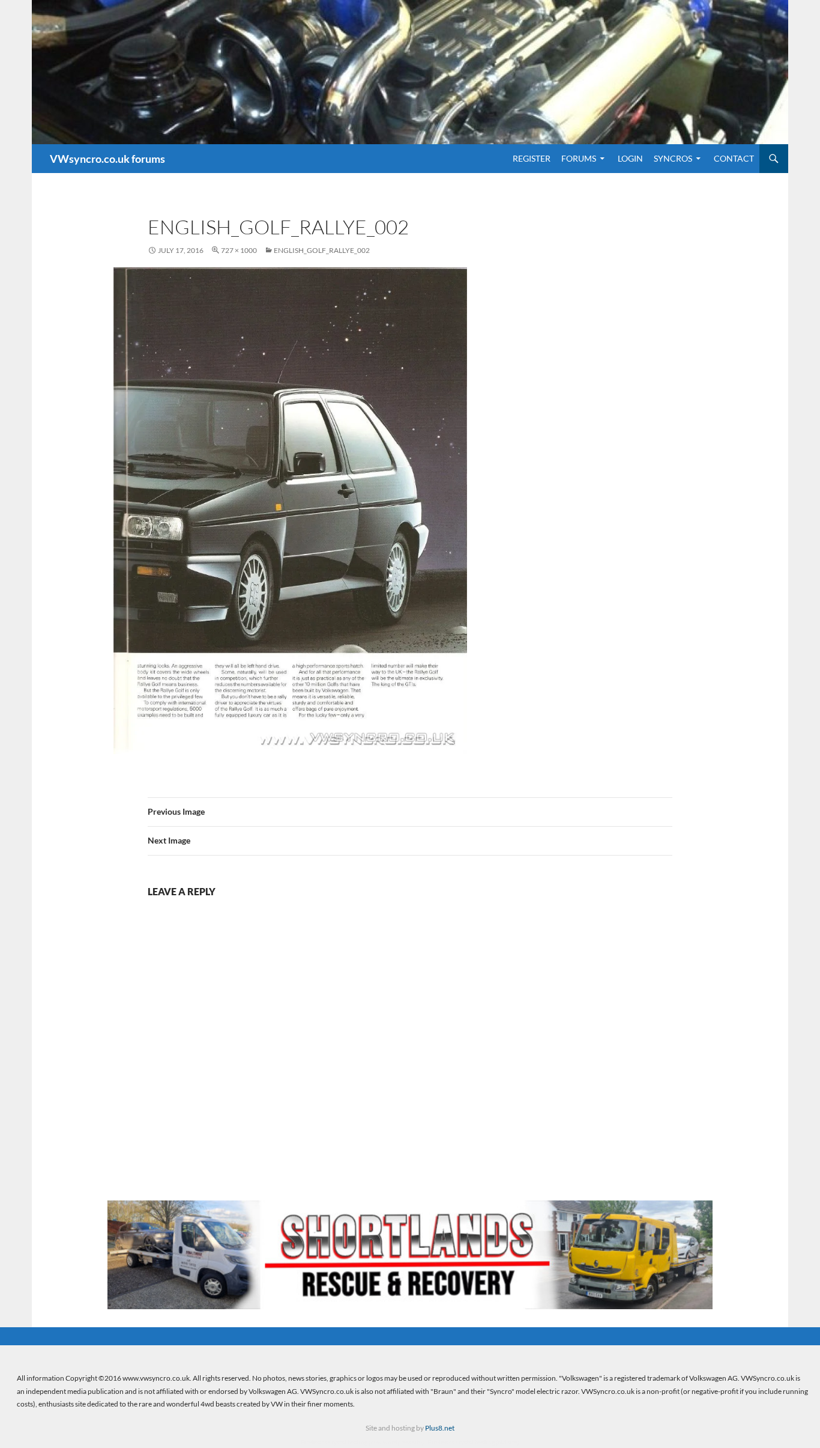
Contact (734, 158)
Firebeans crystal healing (334, 1442)
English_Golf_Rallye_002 (322, 250)
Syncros (673, 158)
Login (630, 158)
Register (531, 158)
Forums (578, 158)
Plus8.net (439, 1427)
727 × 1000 (239, 250)
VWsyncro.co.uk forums (107, 158)
